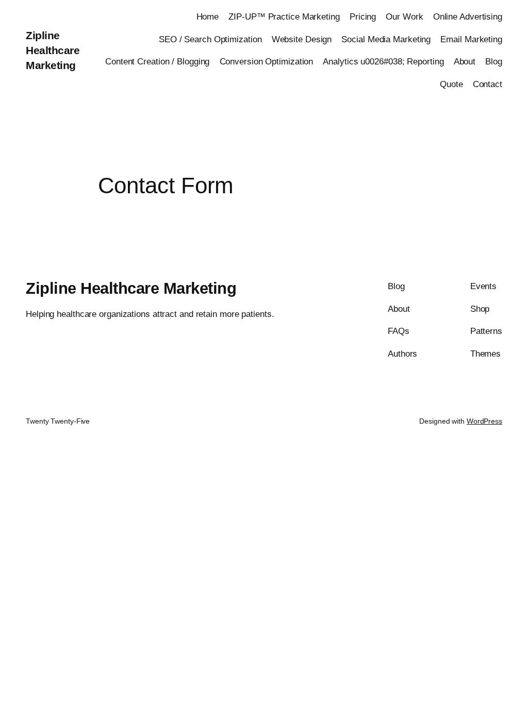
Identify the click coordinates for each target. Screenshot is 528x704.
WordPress (484, 421)
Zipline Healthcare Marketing (52, 50)
